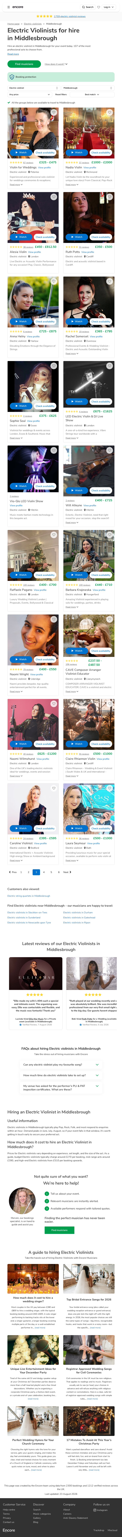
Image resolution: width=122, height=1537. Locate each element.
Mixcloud (112, 1530)
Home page (13, 23)
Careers (67, 1514)
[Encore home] (17, 7)
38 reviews (28, 247)
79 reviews (28, 669)
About (66, 1509)
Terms (6, 1514)
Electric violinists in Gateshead (79, 917)
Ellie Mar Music (36, 1019)
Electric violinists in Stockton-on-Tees (27, 912)
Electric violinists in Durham (78, 912)
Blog (35, 1522)
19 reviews (84, 331)
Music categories (42, 1514)
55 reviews (84, 754)
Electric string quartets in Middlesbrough (28, 896)
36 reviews (84, 838)
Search (89, 7)
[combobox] (33, 88)
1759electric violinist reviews (70, 16)
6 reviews (27, 331)
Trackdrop (98, 1530)
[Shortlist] (98, 7)
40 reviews (28, 754)
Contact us (8, 1522)
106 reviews (71, 664)
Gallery (37, 1518)
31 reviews (84, 247)
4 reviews (83, 411)
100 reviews (29, 585)
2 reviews (27, 416)
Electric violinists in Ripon (76, 922)
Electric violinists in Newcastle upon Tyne (29, 922)
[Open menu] (8, 7)
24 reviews (28, 838)
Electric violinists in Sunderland (23, 917)
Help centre (9, 1509)
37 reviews (84, 162)
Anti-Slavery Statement (75, 1518)
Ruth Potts (87, 1019)
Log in (107, 7)
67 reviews (28, 162)
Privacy (7, 1518)
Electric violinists (33, 23)
